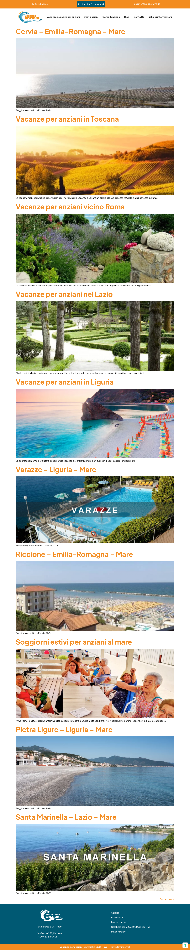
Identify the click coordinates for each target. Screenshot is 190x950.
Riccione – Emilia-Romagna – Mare (74, 554)
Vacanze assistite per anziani (63, 16)
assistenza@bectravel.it (147, 3)
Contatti (139, 16)
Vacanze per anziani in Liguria (65, 381)
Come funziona (111, 16)
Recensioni (117, 917)
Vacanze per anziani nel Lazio (64, 294)
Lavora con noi (118, 922)
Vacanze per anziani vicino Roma (70, 206)
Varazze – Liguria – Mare (56, 469)
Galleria (115, 912)
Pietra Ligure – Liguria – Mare (64, 729)
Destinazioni (91, 16)
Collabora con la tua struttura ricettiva (130, 926)
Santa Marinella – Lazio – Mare (66, 816)
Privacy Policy (118, 931)
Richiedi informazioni (91, 4)
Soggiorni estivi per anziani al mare (74, 641)
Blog (126, 16)
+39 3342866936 (39, 3)
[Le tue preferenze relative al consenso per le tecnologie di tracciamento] (185, 945)
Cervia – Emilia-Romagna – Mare (70, 31)
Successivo (167, 899)
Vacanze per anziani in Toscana (67, 118)
